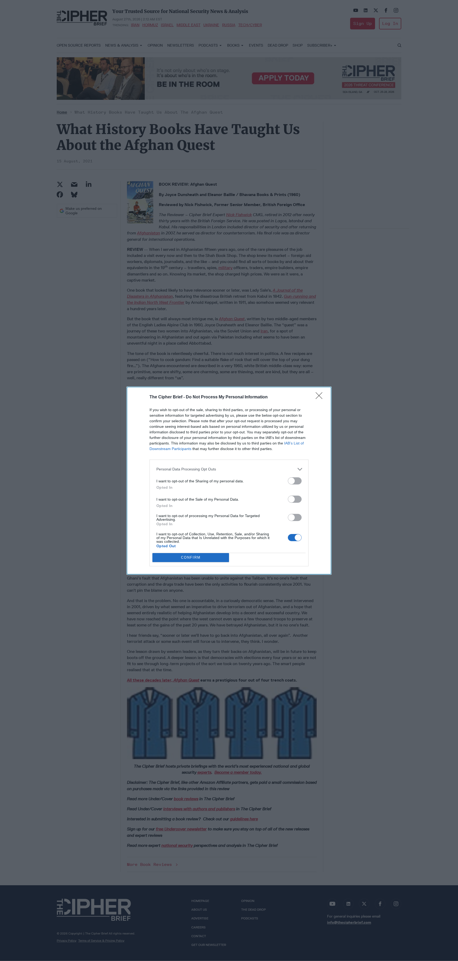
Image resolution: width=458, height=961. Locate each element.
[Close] (321, 397)
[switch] (295, 480)
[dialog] (229, 480)
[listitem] (229, 469)
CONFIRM (191, 557)
